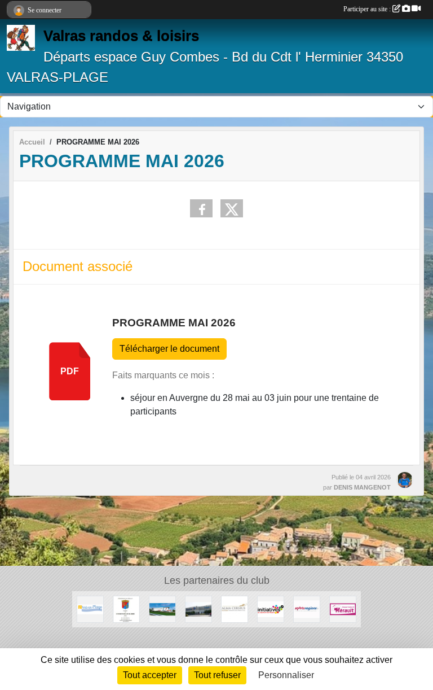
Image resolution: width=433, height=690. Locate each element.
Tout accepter (149, 675)
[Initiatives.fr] (270, 608)
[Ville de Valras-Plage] (90, 608)
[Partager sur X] (231, 208)
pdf (69, 371)
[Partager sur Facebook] (201, 208)
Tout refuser (217, 675)
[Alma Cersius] (234, 608)
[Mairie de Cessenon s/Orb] (126, 608)
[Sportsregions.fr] (306, 608)
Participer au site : (367, 9)
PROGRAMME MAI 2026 (174, 323)
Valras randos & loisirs (121, 35)
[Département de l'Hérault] (342, 608)
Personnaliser (286, 675)
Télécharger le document (169, 348)
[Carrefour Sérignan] (198, 608)
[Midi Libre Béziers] (162, 608)
